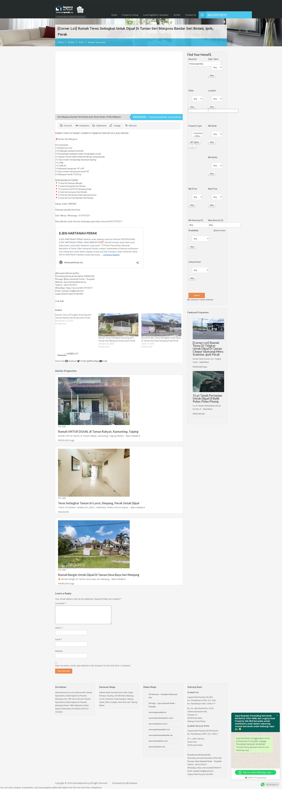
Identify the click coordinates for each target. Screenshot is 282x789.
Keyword (192, 59)
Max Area (215, 220)
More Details (132, 435)
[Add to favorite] (62, 55)
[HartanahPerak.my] (69, 11)
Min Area (195, 220)
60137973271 (217, 15)
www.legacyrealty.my (157, 712)
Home (114, 15)
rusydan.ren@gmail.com (203, 771)
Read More (204, 362)
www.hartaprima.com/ (158, 724)
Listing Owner (194, 262)
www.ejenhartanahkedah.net (161, 735)
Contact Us (190, 15)
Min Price (192, 189)
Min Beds (212, 126)
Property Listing (130, 15)
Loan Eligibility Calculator (156, 15)
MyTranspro (131, 783)
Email (104, 361)
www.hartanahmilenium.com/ (161, 718)
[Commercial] (197, 133)
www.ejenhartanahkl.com (159, 729)
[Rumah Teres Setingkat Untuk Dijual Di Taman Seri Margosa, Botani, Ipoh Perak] (118, 324)
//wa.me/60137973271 (211, 768)
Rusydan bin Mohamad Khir (199, 755)
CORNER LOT (72, 354)
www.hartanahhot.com (158, 741)
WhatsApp (94, 361)
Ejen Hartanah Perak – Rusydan (208, 761)
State (191, 90)
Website (59, 651)
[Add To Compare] (58, 54)
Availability (193, 230)
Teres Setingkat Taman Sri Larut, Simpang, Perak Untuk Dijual (98, 503)
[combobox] (211, 75)
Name (59, 627)
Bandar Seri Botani (97, 42)
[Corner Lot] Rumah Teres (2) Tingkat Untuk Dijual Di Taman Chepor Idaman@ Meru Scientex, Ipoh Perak (208, 348)
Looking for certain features (201, 300)
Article (177, 15)
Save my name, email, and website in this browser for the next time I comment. (93, 665)
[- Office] (197, 136)
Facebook (72, 361)
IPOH (81, 42)
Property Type (195, 126)
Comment (60, 603)
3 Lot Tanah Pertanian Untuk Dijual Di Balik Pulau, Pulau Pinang (207, 398)
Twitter (83, 361)
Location (212, 90)
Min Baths (212, 157)
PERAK (71, 42)
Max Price (212, 189)
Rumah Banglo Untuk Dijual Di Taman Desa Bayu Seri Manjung (98, 574)
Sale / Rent (213, 59)
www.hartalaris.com (157, 747)
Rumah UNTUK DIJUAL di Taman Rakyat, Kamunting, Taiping (98, 431)
